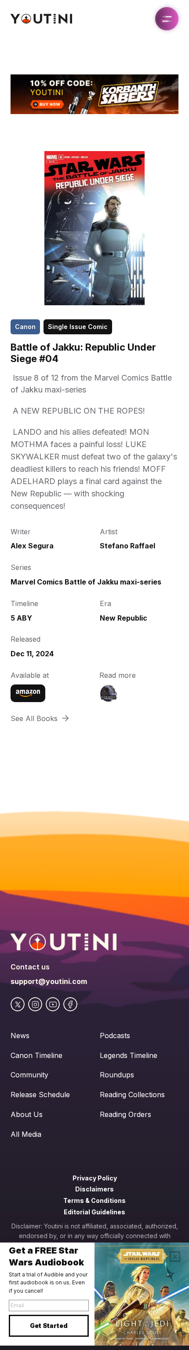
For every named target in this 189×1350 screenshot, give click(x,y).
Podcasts (115, 1035)
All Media (26, 1134)
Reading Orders (125, 1114)
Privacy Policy (95, 1178)
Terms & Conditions (94, 1200)
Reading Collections (132, 1094)
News (20, 1035)
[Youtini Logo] (41, 18)
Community (29, 1074)
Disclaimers (94, 1189)
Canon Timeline (36, 1055)
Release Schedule (40, 1094)
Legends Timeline (128, 1055)
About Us (27, 1114)
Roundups (117, 1074)
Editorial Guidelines (94, 1212)
